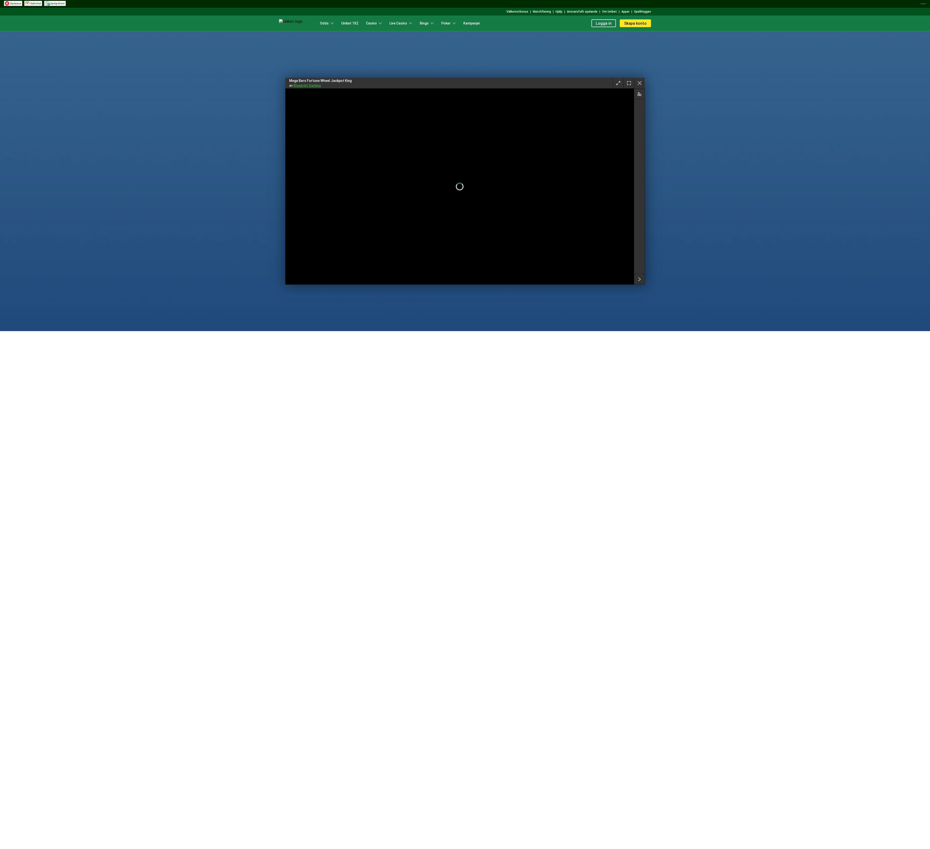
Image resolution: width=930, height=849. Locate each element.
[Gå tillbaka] (639, 83)
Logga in (604, 23)
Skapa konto (635, 23)
